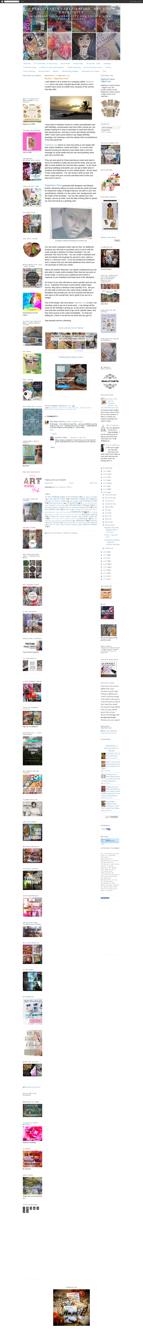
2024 (105, 477)
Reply (52, 430)
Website (56, 71)
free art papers (74, 514)
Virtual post (71, 409)
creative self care (61, 512)
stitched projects (81, 522)
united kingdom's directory (112, 842)
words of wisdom (90, 525)
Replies (54, 434)
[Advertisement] (31, 1245)
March (107, 522)
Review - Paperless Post (56, 79)
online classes (71, 519)
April (106, 519)
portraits (68, 521)
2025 (105, 474)
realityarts (49, 409)
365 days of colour (58, 499)
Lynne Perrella (106, 770)
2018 (105, 552)
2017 (105, 555)
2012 (105, 570)
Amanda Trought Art (80, 499)
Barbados (54, 407)
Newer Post (49, 483)
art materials (61, 507)
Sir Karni (85, 503)
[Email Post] (73, 406)
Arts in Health (65, 64)
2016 (105, 558)
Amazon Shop (78, 64)
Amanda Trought (61, 437)
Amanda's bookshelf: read (112, 748)
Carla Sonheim (106, 783)
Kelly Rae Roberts (107, 810)
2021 (105, 486)
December (108, 495)
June (106, 513)
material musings (71, 516)
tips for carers (55, 524)
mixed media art (90, 517)
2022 (105, 483)
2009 (105, 579)
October (108, 501)
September (109, 504)
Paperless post (51, 145)
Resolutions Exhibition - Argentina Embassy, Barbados (112, 542)
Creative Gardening (74, 67)
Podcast (108, 67)
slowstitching (67, 522)
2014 (105, 564)
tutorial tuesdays (71, 524)
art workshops (74, 507)
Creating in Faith (90, 501)
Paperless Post (53, 185)
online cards (74, 407)
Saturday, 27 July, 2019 (78, 437)
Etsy (104, 71)
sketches (94, 521)
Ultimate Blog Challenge (70, 71)
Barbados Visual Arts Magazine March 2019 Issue (111, 530)
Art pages (75, 501)
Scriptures (71, 503)
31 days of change (90, 497)
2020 (105, 489)
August (107, 507)
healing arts (55, 516)
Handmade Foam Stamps (91, 71)
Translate (108, 132)
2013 (105, 567)
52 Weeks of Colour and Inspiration (51, 67)
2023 (105, 480)
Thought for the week (57, 505)
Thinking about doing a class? (71, 357)
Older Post (93, 483)
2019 (105, 492)
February (108, 525)
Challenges (107, 64)
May (106, 516)
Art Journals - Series (93, 64)
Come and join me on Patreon (71, 328)
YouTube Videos (44, 71)
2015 (105, 561)
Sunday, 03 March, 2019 (74, 421)
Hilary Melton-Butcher (57, 421)
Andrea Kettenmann (112, 758)
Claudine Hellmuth (108, 798)
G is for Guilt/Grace (113, 445)
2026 (105, 471)
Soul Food (94, 503)
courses (67, 509)
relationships (60, 409)
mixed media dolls (57, 518)
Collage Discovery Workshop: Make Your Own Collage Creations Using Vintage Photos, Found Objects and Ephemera (111, 791)
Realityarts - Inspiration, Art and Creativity (71, 10)
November (109, 498)
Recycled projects (56, 503)
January (108, 548)
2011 (104, 573)
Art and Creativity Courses (93, 67)
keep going (63, 407)
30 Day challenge (52, 497)
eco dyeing (93, 512)
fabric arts (52, 514)
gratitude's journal (89, 514)
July (106, 510)
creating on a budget (82, 509)
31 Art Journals (72, 497)
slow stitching (54, 522)
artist (86, 507)
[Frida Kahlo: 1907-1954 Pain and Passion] (104, 759)
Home (71, 483)
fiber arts (63, 514)
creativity (76, 512)
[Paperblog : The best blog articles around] (106, 830)
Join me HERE (79, 351)
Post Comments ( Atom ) (63, 487)
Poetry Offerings (29, 71)
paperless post (86, 407)
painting (84, 519)
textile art (93, 522)
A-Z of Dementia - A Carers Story (45, 64)
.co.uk (110, 840)
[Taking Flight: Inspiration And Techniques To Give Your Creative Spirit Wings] (104, 807)
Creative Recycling (29, 67)
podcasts (58, 521)
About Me (26, 64)
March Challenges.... (113, 425)
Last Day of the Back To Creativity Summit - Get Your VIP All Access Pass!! (110, 403)
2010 (105, 576)
